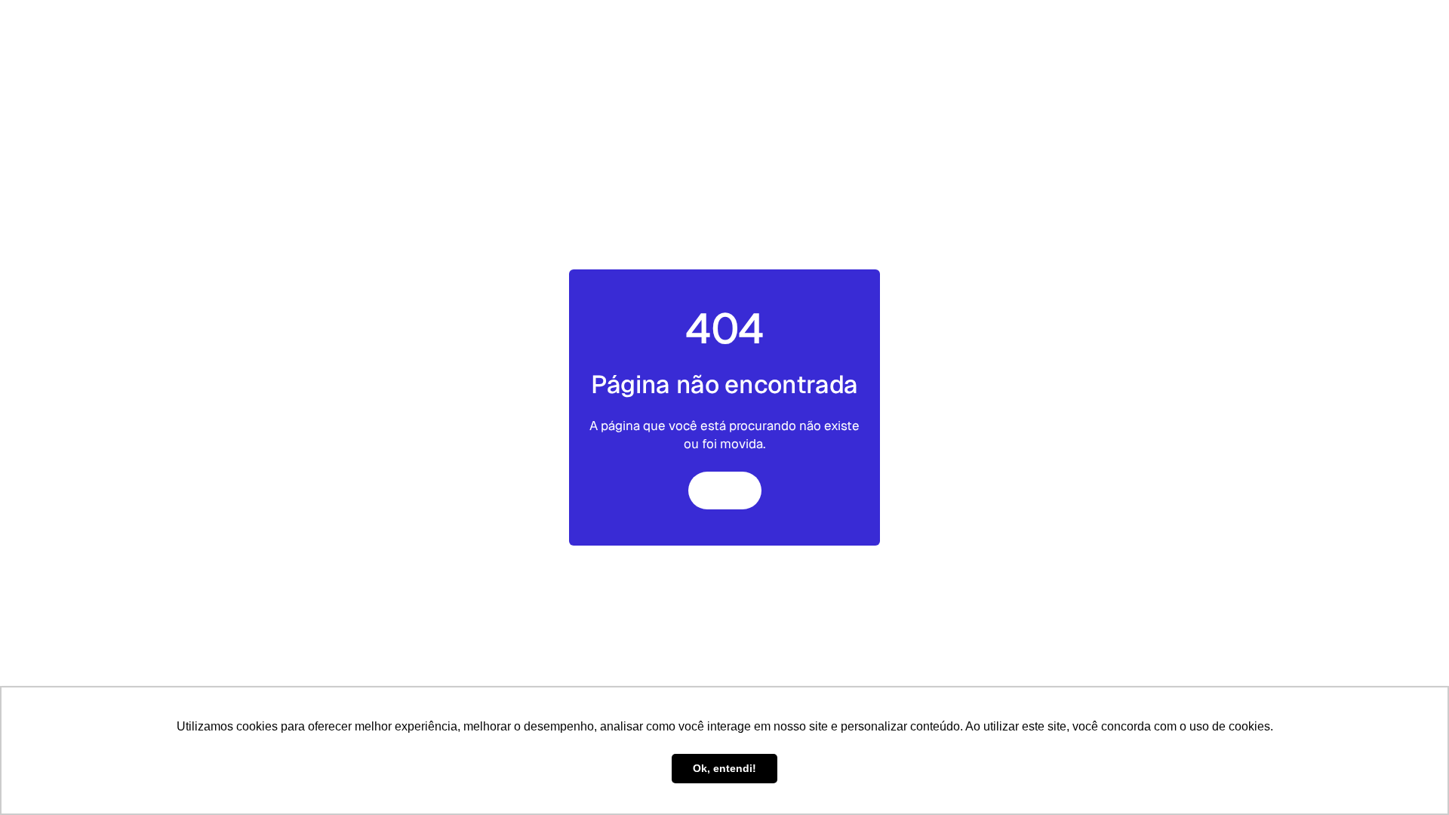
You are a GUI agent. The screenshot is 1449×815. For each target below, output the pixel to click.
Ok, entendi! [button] (724, 768)
